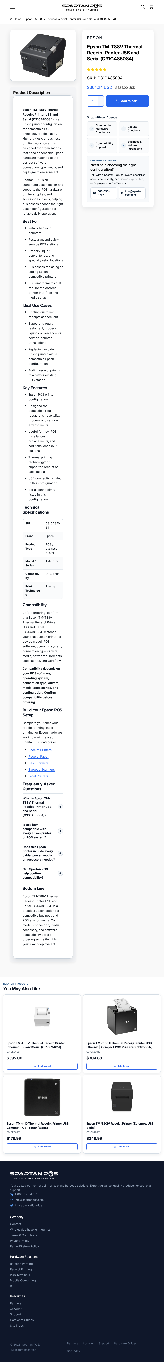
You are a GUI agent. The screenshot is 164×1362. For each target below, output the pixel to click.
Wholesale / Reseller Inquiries (30, 1229)
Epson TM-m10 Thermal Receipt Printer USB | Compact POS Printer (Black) (39, 1125)
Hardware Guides (22, 1320)
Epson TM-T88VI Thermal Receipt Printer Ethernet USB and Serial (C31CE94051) (36, 1045)
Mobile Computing (23, 1280)
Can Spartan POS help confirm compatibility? (35, 873)
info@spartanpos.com (29, 1199)
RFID (13, 1286)
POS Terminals (20, 1275)
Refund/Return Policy (24, 1246)
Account (16, 1309)
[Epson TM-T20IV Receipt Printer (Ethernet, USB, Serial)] (122, 1097)
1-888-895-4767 (26, 1194)
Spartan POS (30, 1344)
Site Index (17, 1325)
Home (17, 19)
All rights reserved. (24, 1349)
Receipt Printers (40, 750)
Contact (15, 1224)
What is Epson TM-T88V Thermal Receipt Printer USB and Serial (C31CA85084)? (37, 806)
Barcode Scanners (41, 769)
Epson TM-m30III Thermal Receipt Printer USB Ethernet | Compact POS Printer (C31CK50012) (119, 1045)
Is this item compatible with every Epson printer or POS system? (37, 831)
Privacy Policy (19, 1240)
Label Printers (38, 776)
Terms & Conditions (23, 1235)
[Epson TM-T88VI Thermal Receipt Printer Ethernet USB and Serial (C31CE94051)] (42, 1017)
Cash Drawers (38, 763)
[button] (12, 7)
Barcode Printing (21, 1263)
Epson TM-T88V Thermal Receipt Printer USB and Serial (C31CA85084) (70, 19)
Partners (15, 1303)
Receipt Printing (21, 1269)
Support (15, 1314)
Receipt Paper (38, 756)
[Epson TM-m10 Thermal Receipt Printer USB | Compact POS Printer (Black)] (42, 1097)
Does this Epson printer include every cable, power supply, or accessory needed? (39, 853)
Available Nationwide (28, 1205)
